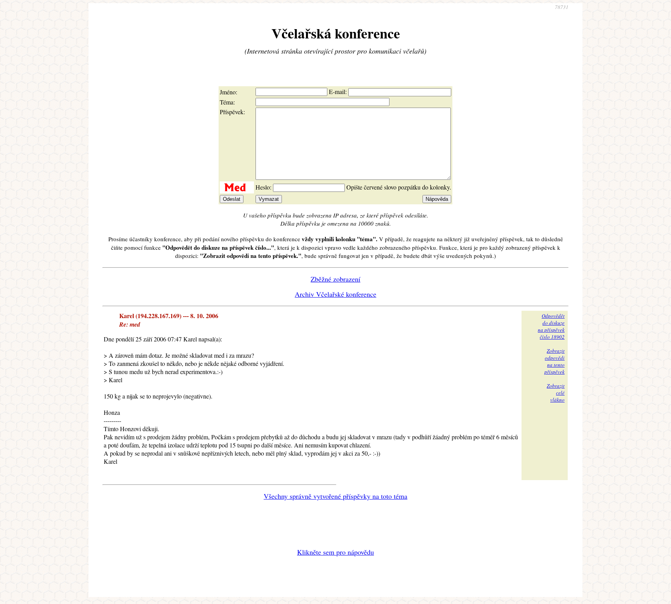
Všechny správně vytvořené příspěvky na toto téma (335, 496)
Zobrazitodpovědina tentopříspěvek (554, 361)
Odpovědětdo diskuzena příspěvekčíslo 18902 (551, 326)
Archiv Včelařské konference (335, 294)
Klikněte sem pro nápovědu (335, 552)
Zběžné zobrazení (335, 279)
